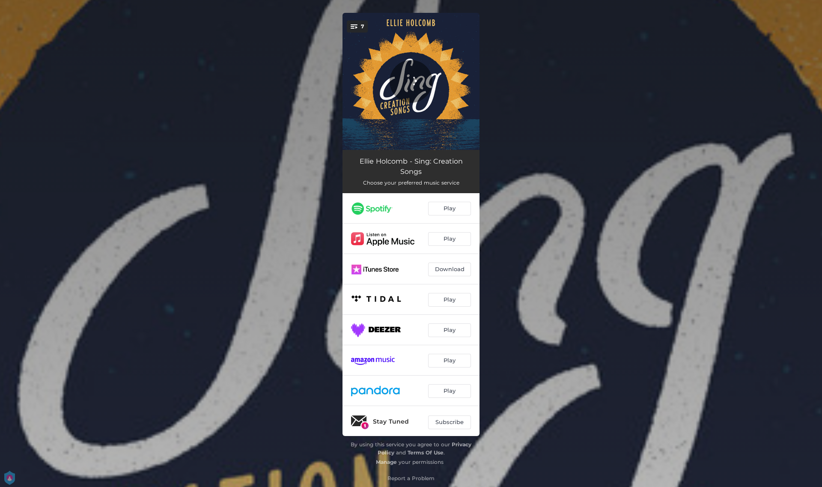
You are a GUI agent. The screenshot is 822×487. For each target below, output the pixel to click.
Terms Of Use (426, 452)
